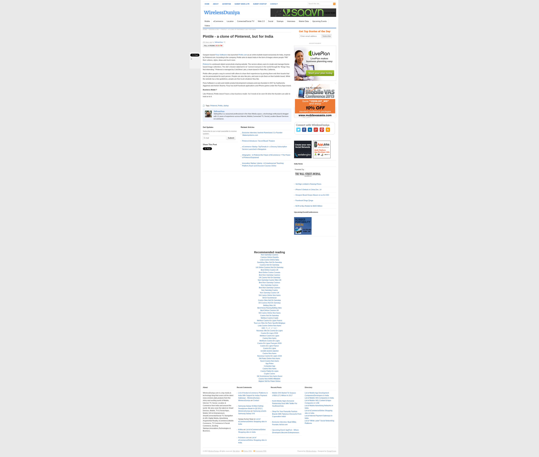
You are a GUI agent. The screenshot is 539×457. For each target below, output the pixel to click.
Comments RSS (260, 451)
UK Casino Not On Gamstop (269, 278)
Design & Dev (214, 29)
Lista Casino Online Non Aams (269, 326)
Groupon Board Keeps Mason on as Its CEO (312, 195)
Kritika (240, 430)
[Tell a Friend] (213, 46)
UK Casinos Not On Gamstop (269, 303)
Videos (207, 26)
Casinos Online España (270, 257)
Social (270, 21)
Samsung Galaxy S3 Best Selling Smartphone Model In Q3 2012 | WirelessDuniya (250, 408)
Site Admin (236, 451)
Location (230, 21)
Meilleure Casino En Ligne (269, 341)
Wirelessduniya (311, 451)
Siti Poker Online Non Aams (269, 358)
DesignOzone (331, 451)
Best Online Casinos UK (269, 310)
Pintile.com (242, 55)
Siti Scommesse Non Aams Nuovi (269, 376)
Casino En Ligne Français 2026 (269, 343)
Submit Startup (260, 4)
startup (226, 106)
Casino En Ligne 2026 (269, 333)
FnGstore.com (243, 438)
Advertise (226, 4)
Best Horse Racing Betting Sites (269, 308)
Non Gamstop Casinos (269, 255)
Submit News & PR (242, 4)
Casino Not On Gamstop (269, 315)
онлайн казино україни (270, 351)
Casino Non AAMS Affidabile (269, 379)
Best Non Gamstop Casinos (269, 275)
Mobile (207, 21)
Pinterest (206, 64)
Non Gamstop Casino (269, 290)
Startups (280, 21)
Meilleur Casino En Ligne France (269, 321)
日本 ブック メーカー (269, 328)
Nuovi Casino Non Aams (269, 361)
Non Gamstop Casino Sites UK (269, 280)
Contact (274, 4)
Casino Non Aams (269, 338)
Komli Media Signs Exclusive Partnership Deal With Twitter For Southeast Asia (284, 403)
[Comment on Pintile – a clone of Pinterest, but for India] (233, 42)
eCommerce (218, 21)
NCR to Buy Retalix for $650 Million (308, 206)
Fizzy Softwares (221, 55)
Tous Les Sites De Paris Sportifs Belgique (269, 323)
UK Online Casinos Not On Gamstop (269, 267)
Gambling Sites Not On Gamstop (269, 262)
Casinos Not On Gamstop (269, 265)
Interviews (291, 21)
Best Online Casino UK (269, 270)
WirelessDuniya (213, 451)
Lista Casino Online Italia (269, 260)
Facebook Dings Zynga (304, 201)
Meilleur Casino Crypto (269, 318)
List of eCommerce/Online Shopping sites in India (252, 421)
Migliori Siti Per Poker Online (269, 381)
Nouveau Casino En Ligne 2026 (269, 356)
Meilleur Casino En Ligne (269, 336)
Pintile (220, 106)
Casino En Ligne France (269, 346)
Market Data (304, 21)
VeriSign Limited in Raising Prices (308, 184)
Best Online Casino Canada (269, 272)
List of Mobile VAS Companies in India (319, 398)
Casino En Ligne (269, 348)
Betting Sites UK (269, 305)
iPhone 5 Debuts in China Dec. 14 (308, 190)
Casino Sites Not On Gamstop (269, 300)
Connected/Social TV (245, 21)
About (216, 4)
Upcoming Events (319, 21)
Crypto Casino (269, 374)
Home (207, 4)
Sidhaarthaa (219, 42)
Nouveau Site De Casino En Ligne (269, 331)
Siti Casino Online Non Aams (270, 295)
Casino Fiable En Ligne (269, 371)
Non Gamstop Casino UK (269, 293)
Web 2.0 (261, 21)
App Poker (270, 364)
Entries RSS (247, 451)
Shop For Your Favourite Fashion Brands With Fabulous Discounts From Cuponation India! (286, 414)
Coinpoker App (269, 366)
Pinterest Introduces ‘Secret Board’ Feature (258, 141)
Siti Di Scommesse (269, 298)
